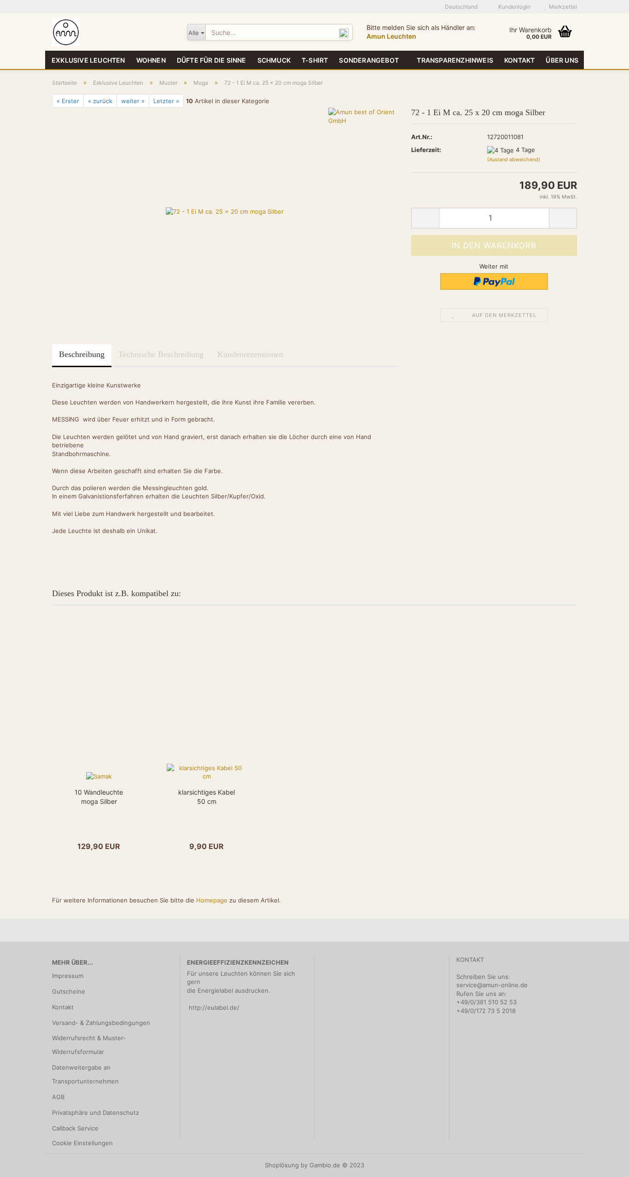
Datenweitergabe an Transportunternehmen (85, 1074)
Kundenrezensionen (250, 354)
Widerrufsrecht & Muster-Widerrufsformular (89, 1044)
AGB (58, 1097)
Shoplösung (282, 1165)
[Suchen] (344, 32)
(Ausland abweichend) (513, 159)
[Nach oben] (603, 1163)
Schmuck (274, 60)
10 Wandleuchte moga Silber (99, 796)
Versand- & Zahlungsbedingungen (101, 1022)
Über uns (562, 60)
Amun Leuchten (391, 36)
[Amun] (112, 32)
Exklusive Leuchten (88, 60)
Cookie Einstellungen (82, 1143)
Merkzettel (561, 6)
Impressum (67, 975)
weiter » (133, 101)
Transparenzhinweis (455, 60)
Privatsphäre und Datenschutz (95, 1112)
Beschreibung (82, 354)
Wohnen (151, 60)
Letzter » (166, 101)
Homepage (211, 900)
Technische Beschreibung (161, 354)
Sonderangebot (369, 60)
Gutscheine (68, 991)
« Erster (68, 101)
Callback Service (75, 1128)
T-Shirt (315, 60)
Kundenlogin (512, 6)
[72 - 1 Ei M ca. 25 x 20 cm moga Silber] (225, 211)
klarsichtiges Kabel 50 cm (206, 796)
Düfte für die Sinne (211, 60)
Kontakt (519, 60)
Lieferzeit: (426, 149)
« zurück (100, 101)
